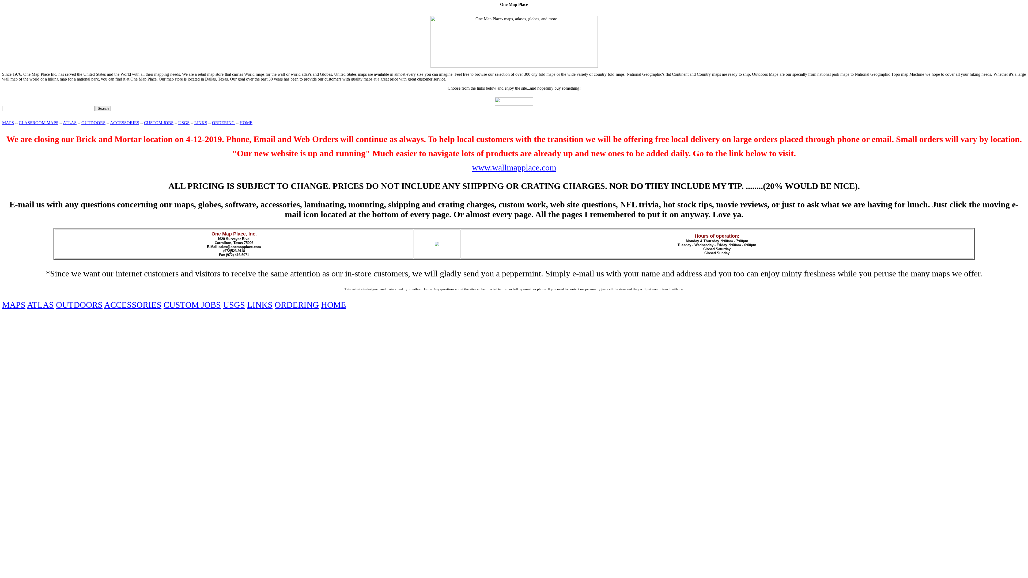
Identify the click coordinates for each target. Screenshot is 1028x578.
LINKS (200, 122)
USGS (184, 122)
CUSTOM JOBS (158, 122)
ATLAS (70, 122)
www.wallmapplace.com (514, 167)
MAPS (8, 122)
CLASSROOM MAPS (38, 122)
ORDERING (223, 122)
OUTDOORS (93, 122)
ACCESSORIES (124, 122)
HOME (246, 122)
